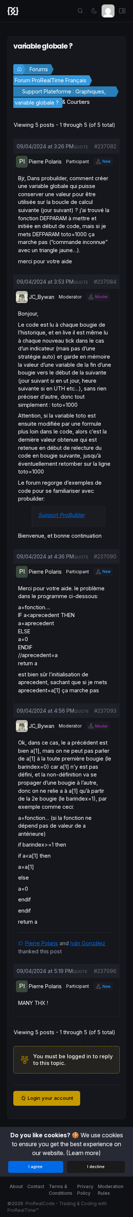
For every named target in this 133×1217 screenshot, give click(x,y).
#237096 (105, 971)
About (16, 1186)
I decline (96, 1166)
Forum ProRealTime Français (50, 80)
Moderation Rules (110, 1190)
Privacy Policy (85, 1190)
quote (81, 147)
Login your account (50, 1098)
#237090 (105, 556)
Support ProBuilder (61, 515)
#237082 (105, 146)
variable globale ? (37, 102)
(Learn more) (83, 1153)
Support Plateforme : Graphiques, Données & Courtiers (64, 92)
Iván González (87, 943)
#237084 (105, 281)
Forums (39, 69)
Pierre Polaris (41, 943)
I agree (35, 1166)
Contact (35, 1186)
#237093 (105, 711)
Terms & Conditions (60, 1190)
